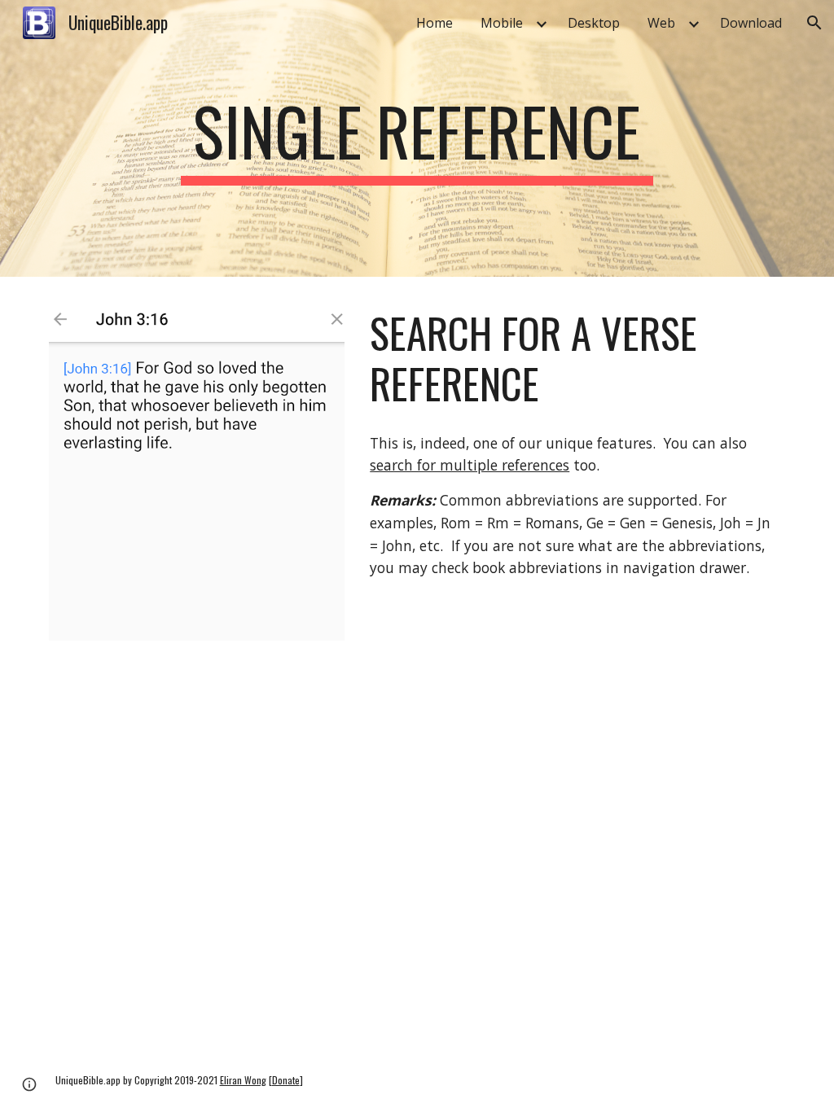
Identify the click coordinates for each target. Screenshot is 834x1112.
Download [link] (751, 23)
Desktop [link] (594, 23)
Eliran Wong (243, 1080)
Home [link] (434, 23)
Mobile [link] (502, 23)
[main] (416, 138)
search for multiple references (469, 465)
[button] (814, 22)
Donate (286, 1080)
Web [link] (661, 23)
